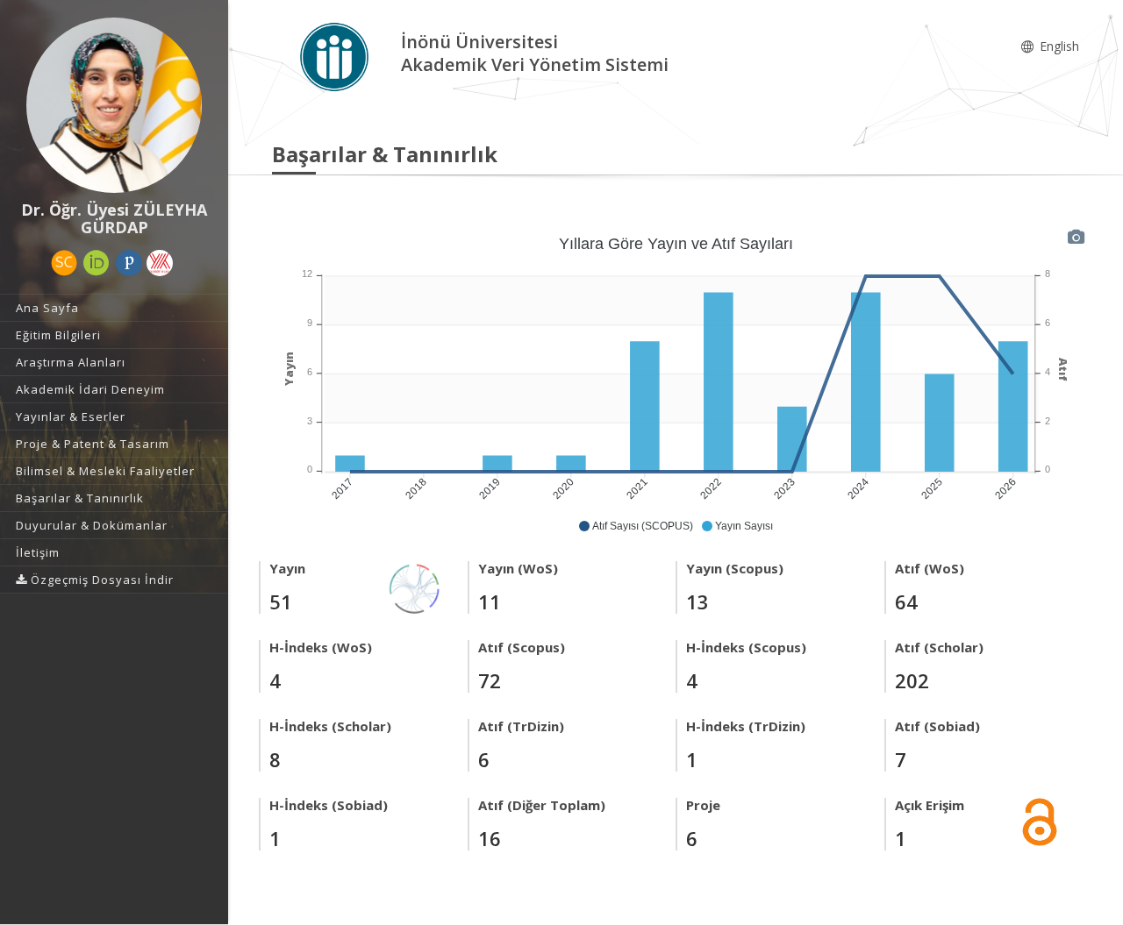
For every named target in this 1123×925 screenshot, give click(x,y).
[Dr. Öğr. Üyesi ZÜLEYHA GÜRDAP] (114, 105)
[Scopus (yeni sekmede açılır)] (64, 263)
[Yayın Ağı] (415, 587)
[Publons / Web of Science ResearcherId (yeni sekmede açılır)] (129, 263)
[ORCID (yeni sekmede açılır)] (96, 263)
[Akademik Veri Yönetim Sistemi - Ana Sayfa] (336, 55)
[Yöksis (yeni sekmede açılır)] (160, 263)
